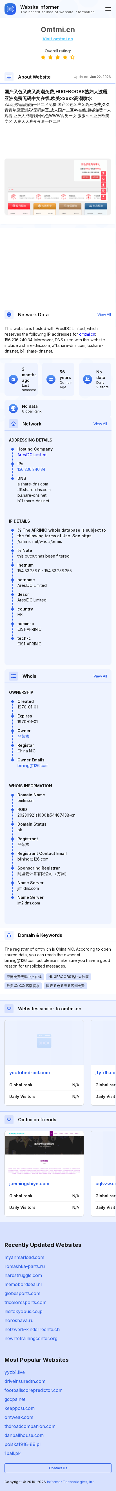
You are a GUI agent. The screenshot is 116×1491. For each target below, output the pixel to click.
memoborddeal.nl (23, 1284)
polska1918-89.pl (23, 1444)
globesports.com (22, 1293)
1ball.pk (13, 1453)
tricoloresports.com (25, 1302)
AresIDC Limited (31, 454)
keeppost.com (20, 1408)
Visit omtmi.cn (58, 38)
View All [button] (104, 314)
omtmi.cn (87, 334)
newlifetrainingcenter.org (31, 1338)
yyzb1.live (15, 1372)
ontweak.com (19, 1417)
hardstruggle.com (23, 1275)
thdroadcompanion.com (30, 1426)
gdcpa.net (15, 1399)
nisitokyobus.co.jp (24, 1311)
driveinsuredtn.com (25, 1381)
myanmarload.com (24, 1257)
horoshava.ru (19, 1320)
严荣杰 (23, 736)
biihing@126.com (32, 765)
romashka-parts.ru (25, 1266)
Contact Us (58, 1468)
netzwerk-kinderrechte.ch (32, 1329)
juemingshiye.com (29, 1183)
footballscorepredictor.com (34, 1390)
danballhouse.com (24, 1435)
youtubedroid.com (29, 1072)
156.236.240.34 (31, 469)
